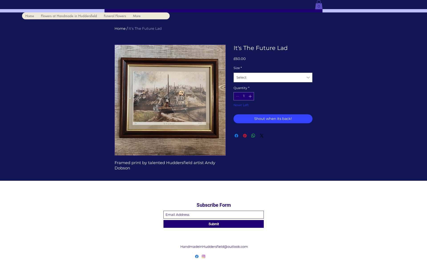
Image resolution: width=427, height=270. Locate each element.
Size (238, 68)
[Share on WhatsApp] (253, 135)
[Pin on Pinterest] (245, 135)
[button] (319, 4)
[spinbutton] (244, 96)
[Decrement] (237, 96)
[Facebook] (197, 256)
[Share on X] (261, 135)
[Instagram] (203, 256)
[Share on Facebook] (236, 135)
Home (120, 28)
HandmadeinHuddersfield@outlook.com (214, 246)
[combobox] (273, 77)
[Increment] (250, 96)
